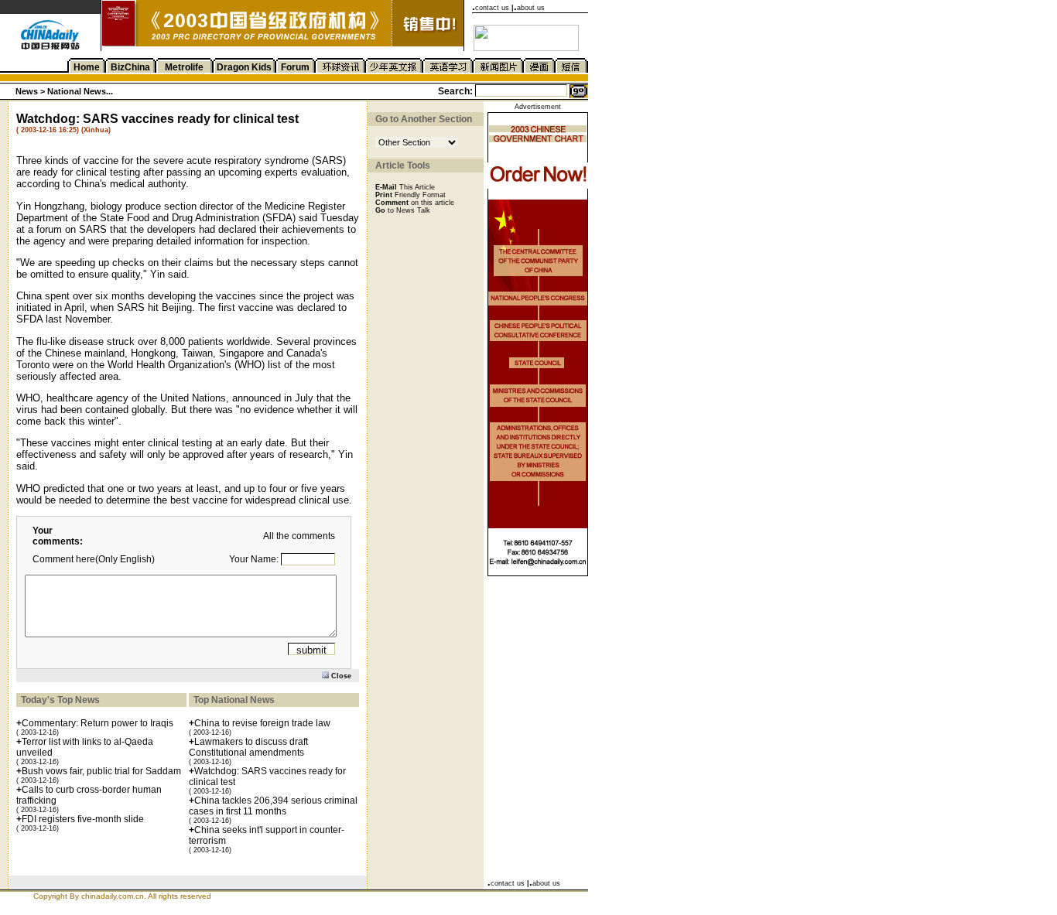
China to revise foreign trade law (262, 723)
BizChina (130, 67)
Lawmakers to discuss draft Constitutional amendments (248, 747)
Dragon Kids (244, 67)
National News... (80, 91)
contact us (492, 8)
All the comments (299, 536)
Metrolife (184, 67)
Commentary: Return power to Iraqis (97, 723)
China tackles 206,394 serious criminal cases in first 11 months (273, 806)
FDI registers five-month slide (83, 819)
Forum (295, 67)
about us (531, 8)
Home (87, 67)
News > (31, 91)
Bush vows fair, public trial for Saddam (101, 771)
